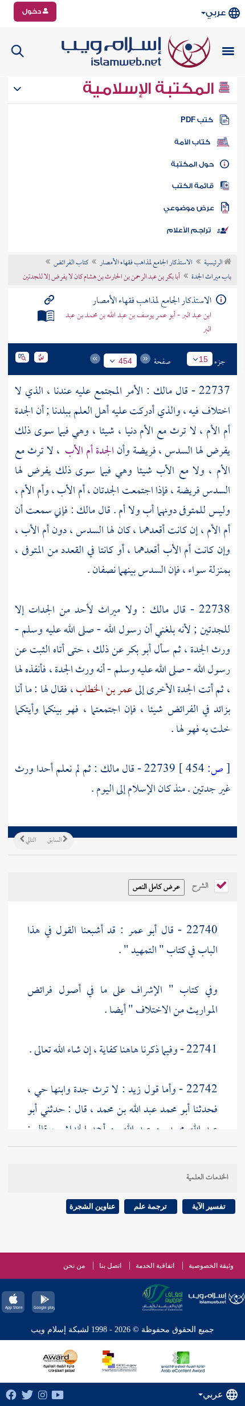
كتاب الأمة (192, 142)
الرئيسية (214, 263)
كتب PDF (197, 120)
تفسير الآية (209, 1206)
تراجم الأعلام (189, 230)
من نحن (74, 1266)
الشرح (201, 885)
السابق (55, 840)
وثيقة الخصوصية (211, 1266)
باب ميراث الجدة (211, 277)
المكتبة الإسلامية (150, 89)
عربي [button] (216, 13)
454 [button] (125, 360)
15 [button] (203, 359)
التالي (30, 840)
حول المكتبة (192, 164)
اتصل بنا (110, 1266)
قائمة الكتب (193, 186)
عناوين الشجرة (93, 1206)
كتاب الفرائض (71, 263)
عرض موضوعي (189, 208)
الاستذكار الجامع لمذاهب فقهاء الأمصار (146, 263)
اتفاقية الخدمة (155, 1266)
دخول (32, 11)
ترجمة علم (150, 1206)
